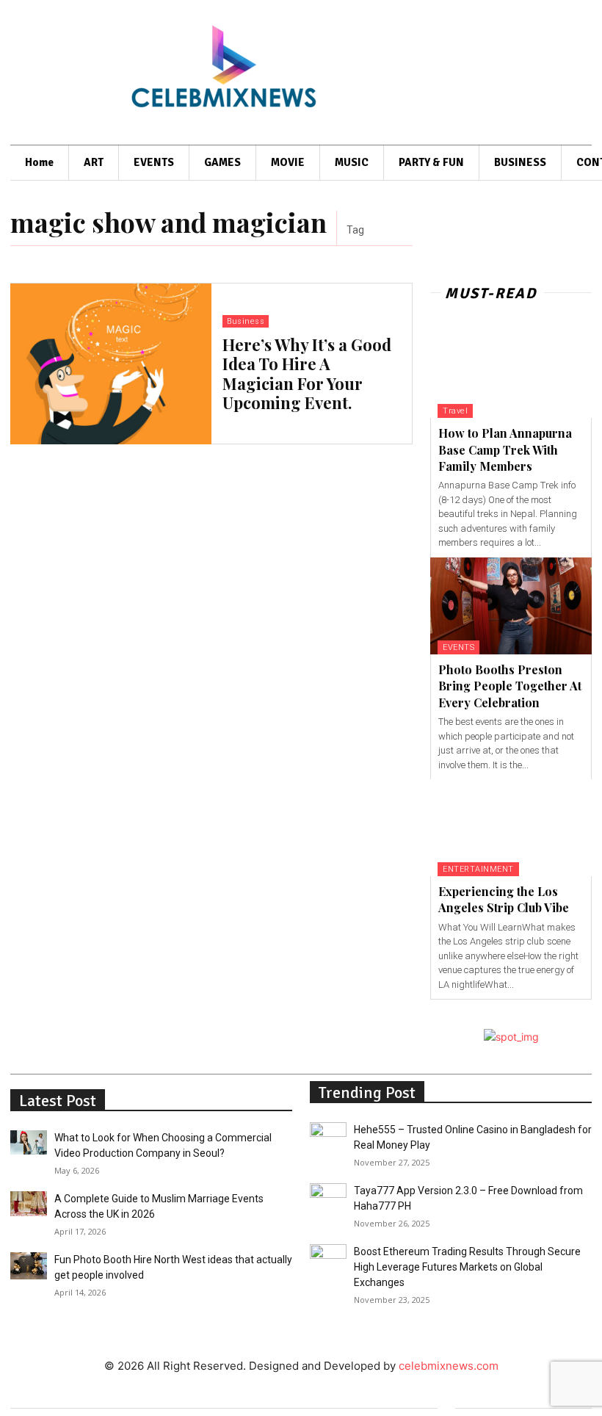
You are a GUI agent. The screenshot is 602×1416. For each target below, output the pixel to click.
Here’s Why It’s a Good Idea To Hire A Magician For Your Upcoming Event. (306, 373)
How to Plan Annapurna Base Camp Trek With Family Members (505, 449)
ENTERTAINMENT (478, 869)
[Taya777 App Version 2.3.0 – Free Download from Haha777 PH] (328, 1193)
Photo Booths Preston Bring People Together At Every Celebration (509, 686)
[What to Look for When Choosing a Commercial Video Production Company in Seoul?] (28, 1142)
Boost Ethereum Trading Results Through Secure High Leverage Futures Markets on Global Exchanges (467, 1267)
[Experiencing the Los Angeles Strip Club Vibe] (511, 827)
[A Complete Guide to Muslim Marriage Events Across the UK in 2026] (28, 1203)
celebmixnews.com (448, 1366)
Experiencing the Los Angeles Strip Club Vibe (503, 899)
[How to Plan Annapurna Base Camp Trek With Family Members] (511, 369)
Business (245, 321)
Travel (455, 411)
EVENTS (458, 647)
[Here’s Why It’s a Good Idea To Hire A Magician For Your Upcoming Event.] (110, 363)
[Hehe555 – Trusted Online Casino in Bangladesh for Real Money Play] (328, 1133)
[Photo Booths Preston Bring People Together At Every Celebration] (511, 605)
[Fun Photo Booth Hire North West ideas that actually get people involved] (28, 1265)
